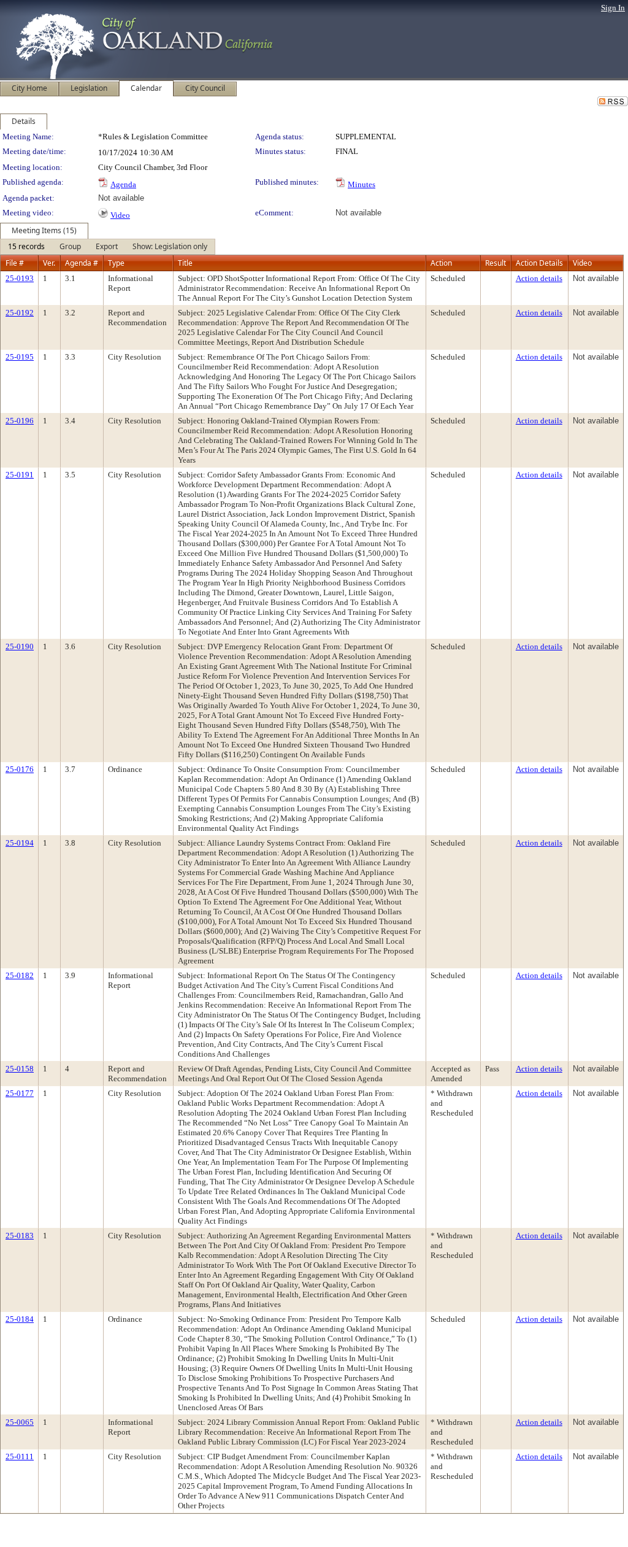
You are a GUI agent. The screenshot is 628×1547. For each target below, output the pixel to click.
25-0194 (20, 842)
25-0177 (20, 1093)
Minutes (361, 184)
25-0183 (20, 1235)
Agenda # (81, 263)
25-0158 (20, 1068)
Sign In (613, 7)
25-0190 (20, 646)
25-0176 (20, 769)
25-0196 (20, 420)
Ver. (49, 263)
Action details (539, 278)
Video (120, 215)
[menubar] (107, 247)
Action (441, 263)
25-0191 (20, 474)
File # (15, 263)
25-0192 (20, 312)
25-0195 (20, 356)
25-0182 (20, 975)
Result (495, 263)
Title (185, 263)
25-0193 (20, 278)
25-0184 (20, 1319)
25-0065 (20, 1422)
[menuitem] (26, 246)
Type (116, 263)
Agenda (123, 184)
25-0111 (20, 1456)
